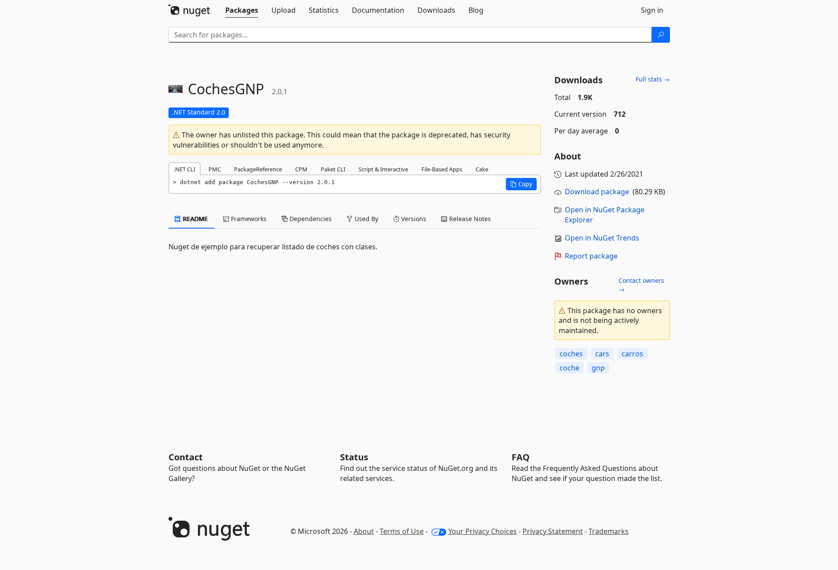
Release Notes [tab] (469, 219)
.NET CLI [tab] (184, 169)
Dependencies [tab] (310, 219)
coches (571, 354)
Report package (591, 256)
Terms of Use (402, 531)
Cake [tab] (482, 169)
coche (569, 368)
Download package (597, 191)
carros (632, 354)
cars (602, 354)
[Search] (660, 35)
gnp (598, 368)
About (364, 531)
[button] (521, 184)
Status (354, 457)
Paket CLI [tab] (333, 169)
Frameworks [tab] (248, 219)
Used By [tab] (365, 219)
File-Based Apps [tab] (441, 169)
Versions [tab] (412, 219)
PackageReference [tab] (258, 169)
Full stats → (653, 79)
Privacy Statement (553, 531)
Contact (185, 457)
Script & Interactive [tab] (383, 169)
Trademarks (609, 531)
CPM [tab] (301, 169)
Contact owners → (641, 284)
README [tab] (194, 219)
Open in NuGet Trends (602, 238)
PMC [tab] (215, 169)
